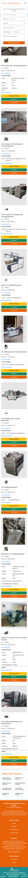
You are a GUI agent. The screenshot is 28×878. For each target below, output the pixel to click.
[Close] (25, 3)
